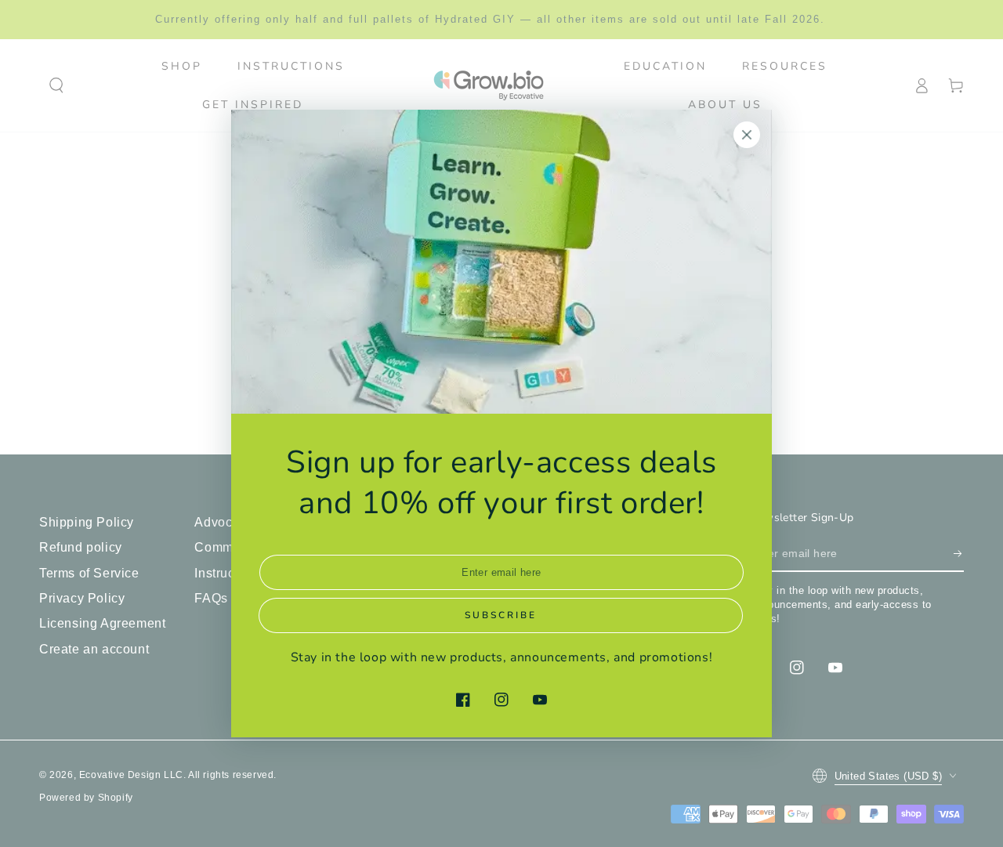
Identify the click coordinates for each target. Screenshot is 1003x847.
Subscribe (501, 615)
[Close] (747, 135)
